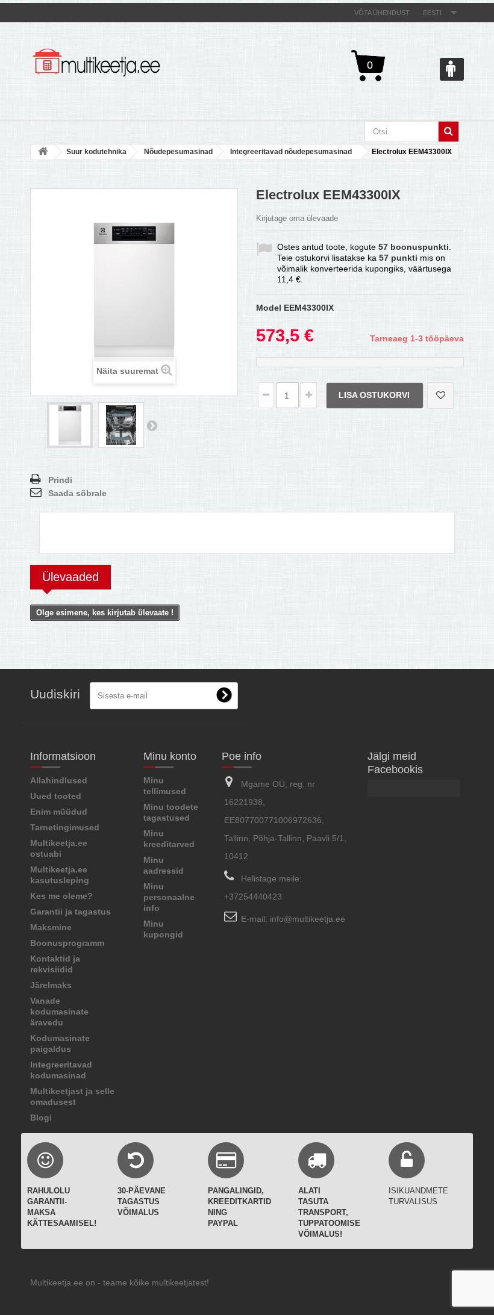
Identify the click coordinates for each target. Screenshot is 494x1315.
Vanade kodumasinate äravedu (59, 1011)
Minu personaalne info (169, 897)
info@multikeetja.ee (307, 919)
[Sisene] (452, 69)
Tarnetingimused (64, 827)
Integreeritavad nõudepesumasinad (291, 152)
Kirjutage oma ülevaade (297, 218)
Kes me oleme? (61, 896)
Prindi (60, 480)
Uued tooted (55, 796)
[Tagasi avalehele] (42, 152)
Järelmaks (51, 985)
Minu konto (169, 756)
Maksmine (51, 927)
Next (152, 425)
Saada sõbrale (77, 493)
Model (268, 307)
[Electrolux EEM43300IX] (70, 425)
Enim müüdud (58, 811)
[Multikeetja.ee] (96, 62)
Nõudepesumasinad (178, 152)
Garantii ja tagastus (70, 911)
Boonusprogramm (67, 943)
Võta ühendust (382, 12)
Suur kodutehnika (96, 152)
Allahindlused (58, 780)
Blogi (41, 1117)
